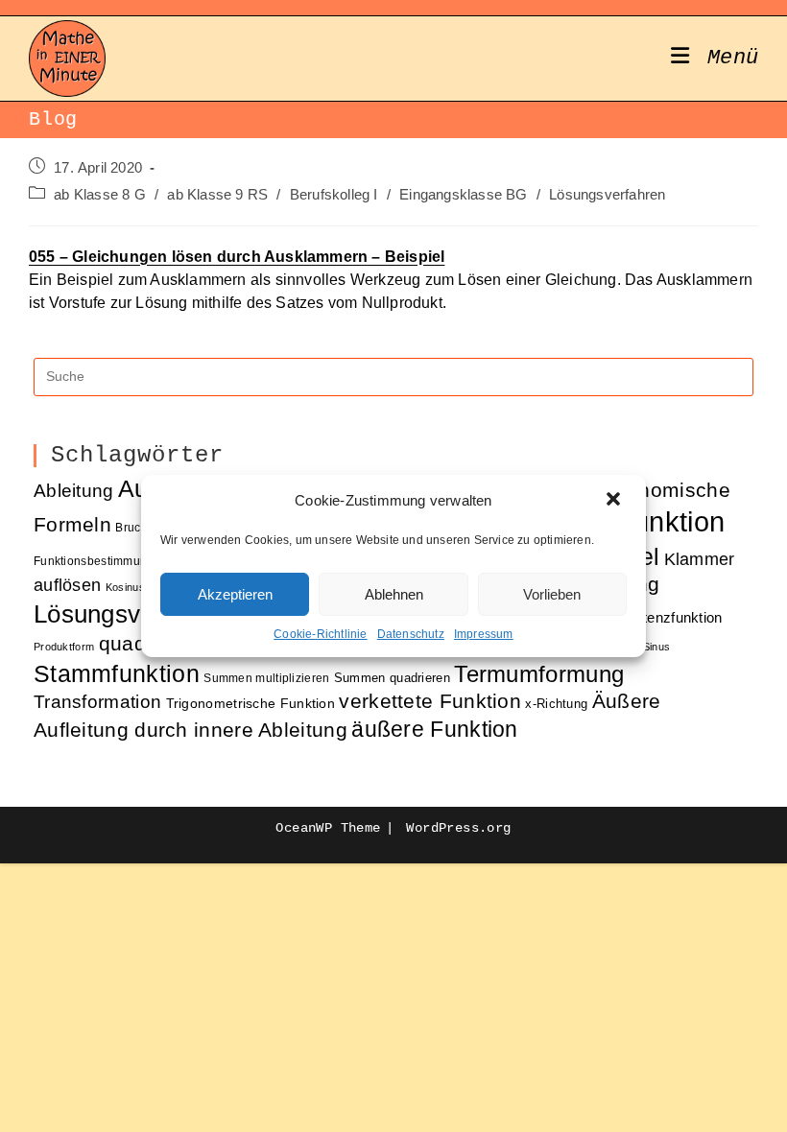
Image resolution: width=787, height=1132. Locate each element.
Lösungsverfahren (607, 194)
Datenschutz (410, 634)
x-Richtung (556, 703)
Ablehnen (394, 594)
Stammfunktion (117, 673)
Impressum (483, 634)
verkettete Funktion (430, 701)
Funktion (670, 521)
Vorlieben (552, 594)
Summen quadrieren (392, 678)
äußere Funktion (434, 729)
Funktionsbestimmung (94, 560)
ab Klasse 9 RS (217, 194)
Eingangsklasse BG (463, 194)
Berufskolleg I (334, 194)
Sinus (657, 646)
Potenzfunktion (674, 617)
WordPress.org (458, 828)
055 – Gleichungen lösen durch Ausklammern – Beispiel (236, 256)
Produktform (64, 646)
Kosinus (125, 587)
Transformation (97, 702)
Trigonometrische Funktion (251, 703)
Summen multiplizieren (266, 678)
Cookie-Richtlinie (320, 634)
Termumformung (539, 674)
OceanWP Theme (327, 828)
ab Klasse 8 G (100, 194)
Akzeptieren (235, 594)
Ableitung (74, 491)
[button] (615, 500)
